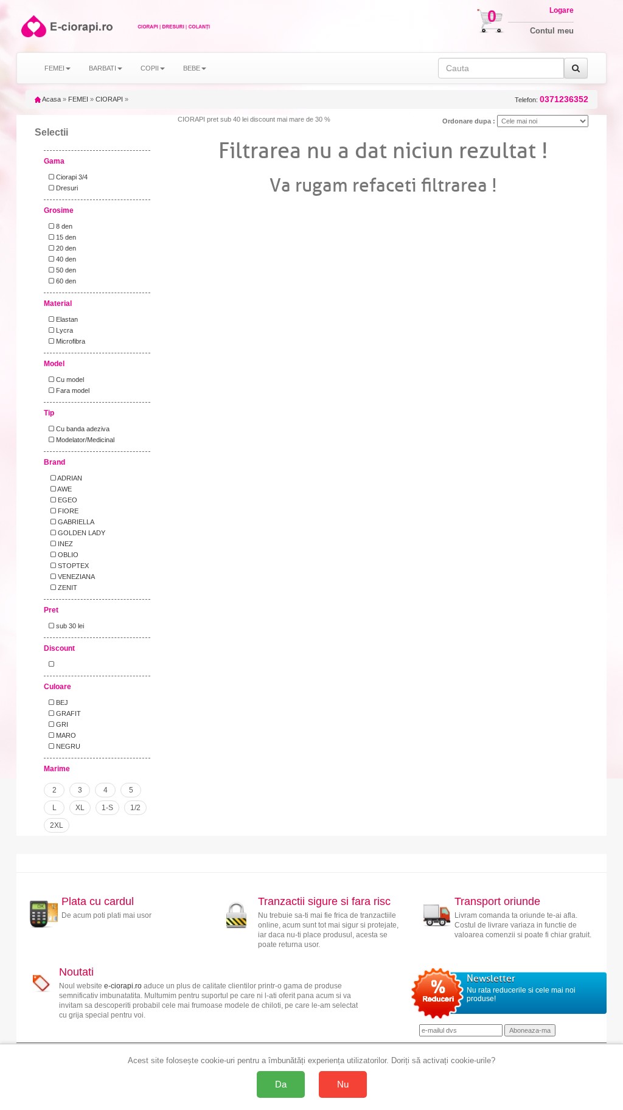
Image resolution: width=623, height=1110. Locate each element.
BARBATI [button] (102, 68)
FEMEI (78, 99)
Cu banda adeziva (82, 428)
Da (281, 1084)
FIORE (67, 511)
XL (80, 807)
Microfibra (69, 341)
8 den (63, 226)
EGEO (66, 500)
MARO (65, 735)
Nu (343, 1084)
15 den (65, 237)
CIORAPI (109, 99)
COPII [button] (150, 68)
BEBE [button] (191, 68)
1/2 (135, 807)
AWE (64, 489)
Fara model (71, 390)
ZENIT (66, 587)
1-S (107, 807)
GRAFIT (67, 713)
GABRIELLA (75, 522)
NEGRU (67, 746)
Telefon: (551, 99)
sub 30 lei (69, 626)
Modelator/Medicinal (84, 439)
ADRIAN (69, 478)
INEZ (64, 543)
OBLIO (67, 554)
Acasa (51, 99)
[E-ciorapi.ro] (32, 26)
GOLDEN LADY (80, 532)
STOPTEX (72, 565)
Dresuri (66, 188)
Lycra (63, 330)
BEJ (61, 702)
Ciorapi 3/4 (71, 177)
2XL (56, 825)
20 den (65, 248)
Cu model (69, 379)
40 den (65, 259)
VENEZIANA (75, 576)
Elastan (66, 319)
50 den (65, 270)
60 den (65, 281)
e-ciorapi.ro (123, 986)
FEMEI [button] (54, 68)
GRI (61, 724)
